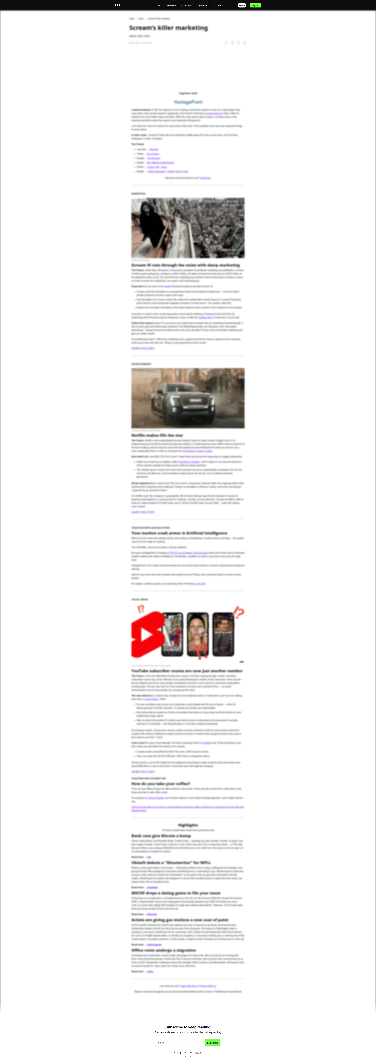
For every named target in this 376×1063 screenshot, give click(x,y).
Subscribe (212, 1042)
